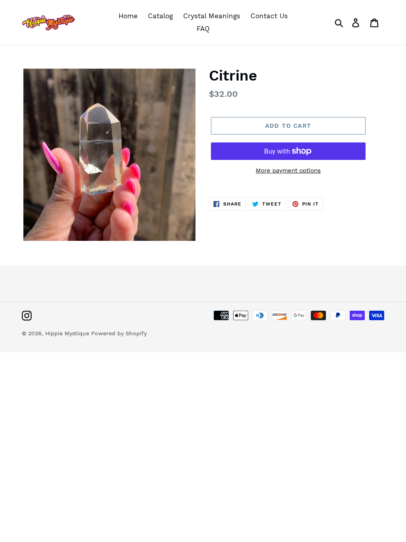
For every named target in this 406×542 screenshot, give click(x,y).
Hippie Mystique (68, 333)
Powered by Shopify (119, 333)
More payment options (288, 170)
